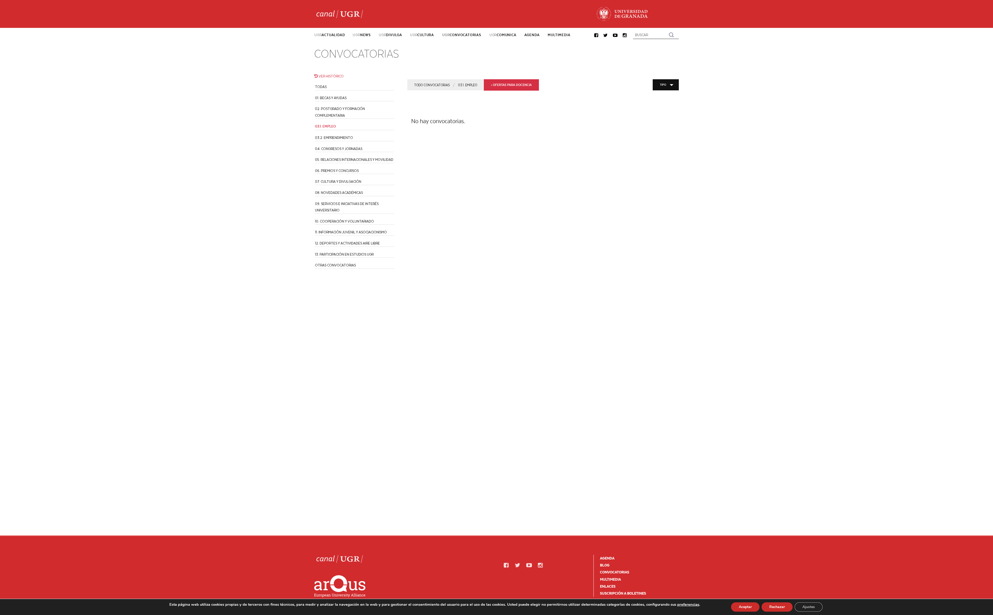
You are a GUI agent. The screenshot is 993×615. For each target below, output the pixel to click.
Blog (605, 565)
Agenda (607, 558)
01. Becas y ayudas (331, 98)
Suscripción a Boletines (623, 593)
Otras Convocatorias (335, 265)
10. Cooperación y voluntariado (344, 221)
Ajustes (808, 606)
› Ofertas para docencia (511, 85)
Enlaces (607, 586)
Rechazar (777, 606)
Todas (321, 87)
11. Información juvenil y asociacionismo (351, 232)
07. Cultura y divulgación (338, 181)
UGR (329, 35)
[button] (596, 35)
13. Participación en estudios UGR (344, 254)
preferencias (688, 604)
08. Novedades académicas (339, 192)
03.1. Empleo (467, 84)
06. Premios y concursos (337, 171)
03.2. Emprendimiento (334, 137)
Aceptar (745, 606)
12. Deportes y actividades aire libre (347, 243)
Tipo (663, 84)
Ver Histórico (331, 76)
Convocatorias (614, 572)
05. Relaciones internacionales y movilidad (354, 159)
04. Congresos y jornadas (338, 149)
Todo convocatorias (432, 85)
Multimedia (610, 579)
